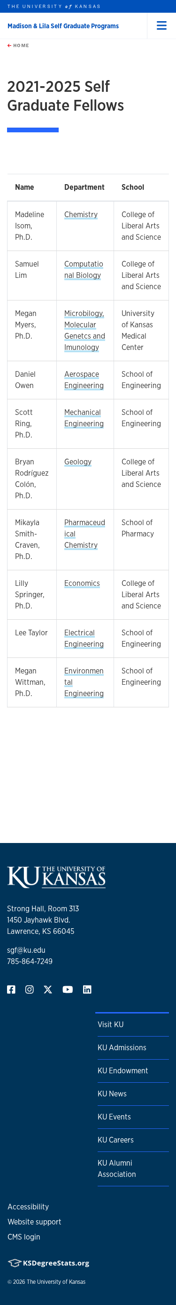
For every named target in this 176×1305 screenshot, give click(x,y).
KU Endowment (123, 1071)
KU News (112, 1094)
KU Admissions (122, 1048)
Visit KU (110, 1024)
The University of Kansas (56, 1282)
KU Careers (116, 1140)
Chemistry (81, 214)
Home (20, 45)
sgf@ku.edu (26, 950)
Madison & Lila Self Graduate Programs (63, 26)
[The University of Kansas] (56, 884)
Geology (78, 462)
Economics (82, 583)
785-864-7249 (30, 961)
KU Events (114, 1117)
